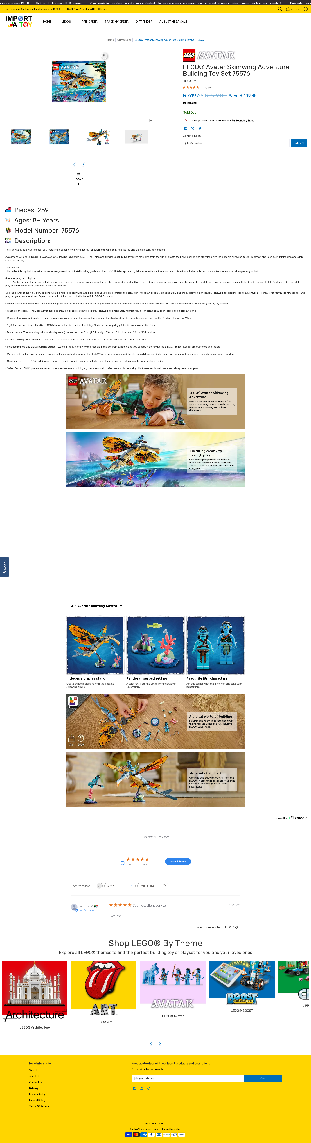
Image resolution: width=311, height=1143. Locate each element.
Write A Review (178, 861)
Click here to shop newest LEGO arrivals (59, 3)
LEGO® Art (104, 1033)
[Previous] (151, 1043)
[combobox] (120, 886)
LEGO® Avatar (173, 1033)
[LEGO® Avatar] (173, 995)
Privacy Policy (37, 1094)
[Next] (83, 164)
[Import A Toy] (19, 22)
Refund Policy (37, 1100)
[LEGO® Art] (103, 995)
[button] (185, 129)
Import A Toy (151, 1123)
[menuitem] (292, 9)
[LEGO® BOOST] (242, 995)
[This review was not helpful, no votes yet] (236, 927)
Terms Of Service (39, 1106)
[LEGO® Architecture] (34, 995)
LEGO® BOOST (242, 1033)
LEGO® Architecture (34, 1033)
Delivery (34, 1088)
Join (262, 1078)
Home (110, 40)
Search (33, 1070)
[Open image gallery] (104, 56)
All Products (124, 40)
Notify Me (299, 143)
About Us (34, 1076)
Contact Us (35, 1082)
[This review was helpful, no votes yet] (230, 927)
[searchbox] (83, 885)
